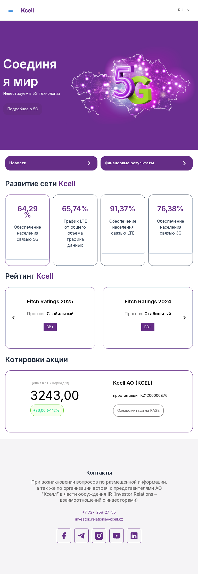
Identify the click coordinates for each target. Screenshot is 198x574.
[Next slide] (184, 318)
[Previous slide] (13, 318)
